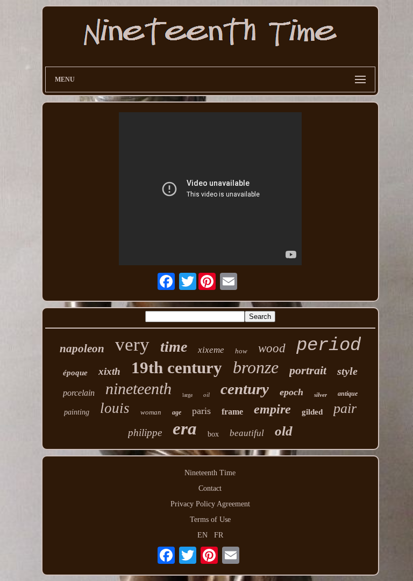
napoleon (82, 348)
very (132, 344)
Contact (210, 488)
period (328, 345)
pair (345, 408)
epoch (291, 392)
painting (76, 412)
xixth (109, 371)
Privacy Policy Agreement (210, 504)
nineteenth (138, 388)
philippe (145, 432)
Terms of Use (210, 519)
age (176, 412)
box (213, 434)
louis (115, 408)
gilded (312, 412)
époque (75, 372)
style (347, 371)
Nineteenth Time (210, 473)
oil (206, 394)
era (185, 428)
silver (320, 394)
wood (272, 348)
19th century (176, 367)
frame (232, 411)
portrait (307, 370)
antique (348, 393)
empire (272, 409)
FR (218, 535)
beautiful (247, 433)
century (244, 388)
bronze (256, 367)
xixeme (211, 350)
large (187, 395)
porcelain (79, 392)
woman (150, 412)
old (284, 431)
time (173, 346)
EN (202, 535)
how (241, 351)
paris (201, 410)
